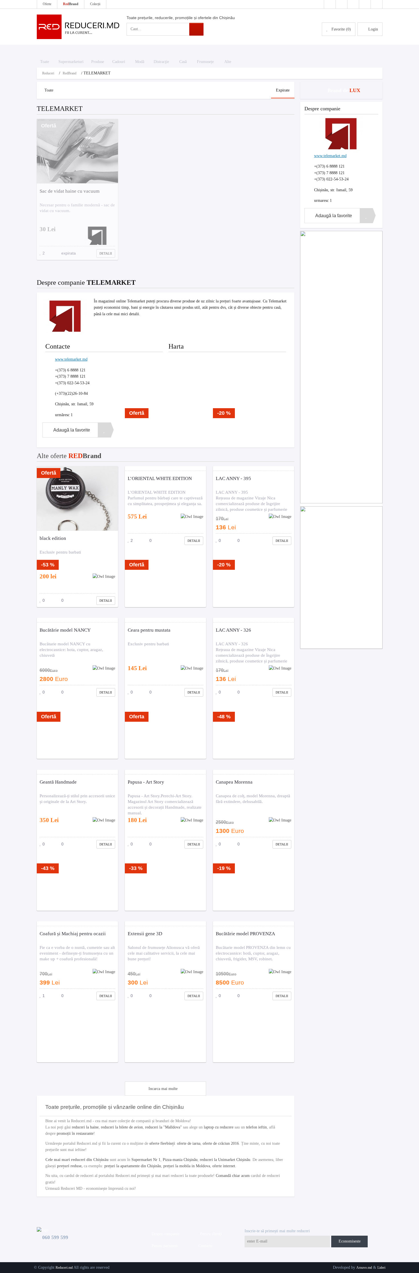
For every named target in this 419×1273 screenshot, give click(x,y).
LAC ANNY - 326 (233, 630)
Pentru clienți (210, 1234)
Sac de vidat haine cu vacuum (69, 191)
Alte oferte (69, 455)
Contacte (204, 1246)
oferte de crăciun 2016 (221, 1143)
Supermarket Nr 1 (145, 1160)
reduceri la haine (85, 1127)
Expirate (283, 90)
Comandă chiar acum (233, 1176)
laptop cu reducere (218, 1127)
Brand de (343, 90)
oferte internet (223, 1166)
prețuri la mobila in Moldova (186, 1166)
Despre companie (164, 1234)
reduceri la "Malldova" (163, 1127)
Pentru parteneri (163, 1246)
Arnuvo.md (364, 1268)
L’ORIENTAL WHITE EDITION (160, 478)
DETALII (105, 253)
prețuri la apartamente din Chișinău (132, 1166)
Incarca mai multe (163, 1089)
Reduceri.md (64, 1268)
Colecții (95, 4)
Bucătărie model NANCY (65, 630)
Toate (48, 90)
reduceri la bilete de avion (122, 1127)
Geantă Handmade (58, 782)
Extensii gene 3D (145, 933)
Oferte (47, 4)
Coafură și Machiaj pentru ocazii (73, 933)
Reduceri (48, 73)
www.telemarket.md (71, 359)
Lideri (381, 1268)
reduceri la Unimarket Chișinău (225, 1160)
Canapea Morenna (234, 782)
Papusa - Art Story (146, 782)
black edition (53, 538)
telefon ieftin (256, 1127)
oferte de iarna (188, 1143)
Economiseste (350, 1241)
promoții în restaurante (75, 1133)
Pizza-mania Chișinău (180, 1160)
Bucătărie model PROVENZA (245, 933)
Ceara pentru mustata (149, 630)
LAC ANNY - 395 (233, 478)
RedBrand (69, 73)
